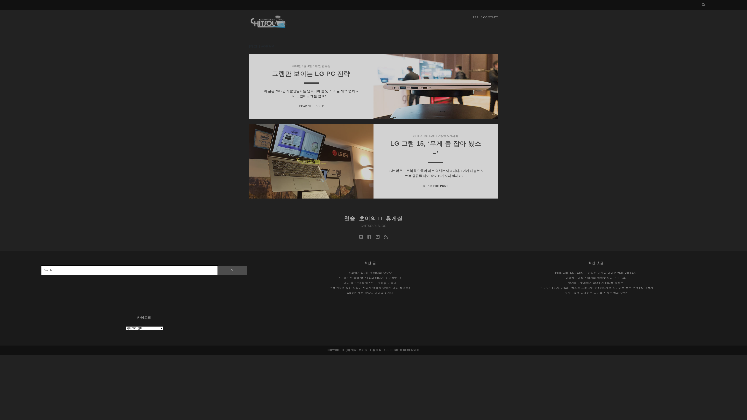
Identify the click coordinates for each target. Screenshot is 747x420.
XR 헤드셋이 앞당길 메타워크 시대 (370, 292)
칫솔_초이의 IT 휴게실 (373, 218)
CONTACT (490, 17)
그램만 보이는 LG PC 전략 (311, 73)
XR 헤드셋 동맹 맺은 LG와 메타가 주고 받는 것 (370, 277)
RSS (475, 17)
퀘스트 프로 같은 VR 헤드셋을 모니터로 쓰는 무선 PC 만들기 (612, 287)
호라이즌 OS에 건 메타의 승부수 (370, 272)
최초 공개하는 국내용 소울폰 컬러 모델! (600, 292)
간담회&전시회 (448, 136)
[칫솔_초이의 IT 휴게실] (268, 27)
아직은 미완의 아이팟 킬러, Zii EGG (612, 272)
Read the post (311, 106)
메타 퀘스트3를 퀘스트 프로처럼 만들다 (370, 282)
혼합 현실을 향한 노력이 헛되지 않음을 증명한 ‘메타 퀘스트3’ (370, 287)
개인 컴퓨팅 (323, 66)
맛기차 (572, 282)
